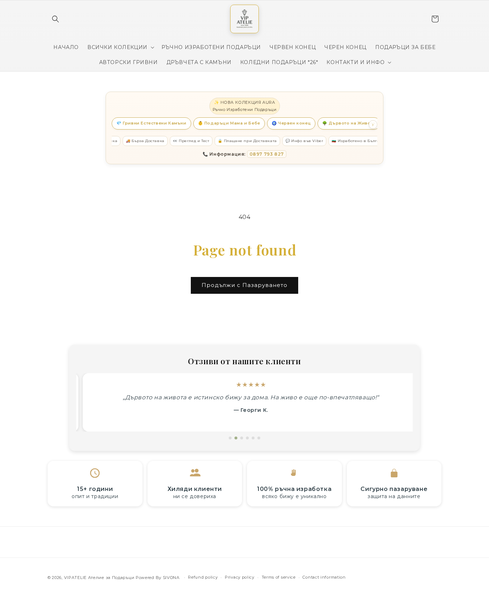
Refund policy (203, 577)
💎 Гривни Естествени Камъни (151, 123)
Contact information (323, 577)
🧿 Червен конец (291, 123)
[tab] (230, 438)
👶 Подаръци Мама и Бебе (229, 123)
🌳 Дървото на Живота (348, 123)
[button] (55, 19)
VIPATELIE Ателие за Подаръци (99, 577)
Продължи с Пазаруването (244, 285)
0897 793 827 (267, 154)
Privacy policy (240, 577)
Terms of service (279, 577)
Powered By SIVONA (158, 577)
